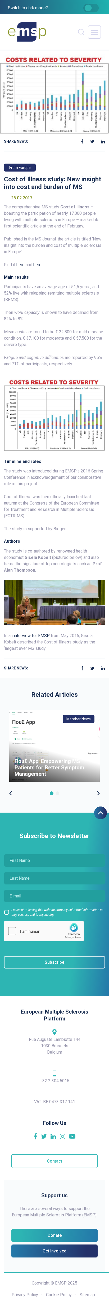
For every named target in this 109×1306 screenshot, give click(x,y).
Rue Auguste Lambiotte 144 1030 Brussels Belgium (54, 1046)
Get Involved (54, 1251)
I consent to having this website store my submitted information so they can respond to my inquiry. (57, 912)
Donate (55, 1235)
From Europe (20, 167)
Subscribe (54, 962)
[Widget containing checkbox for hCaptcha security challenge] (44, 931)
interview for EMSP (32, 635)
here (20, 264)
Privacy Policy (25, 1294)
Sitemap (87, 1294)
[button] (51, 793)
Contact (54, 1161)
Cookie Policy (59, 1294)
